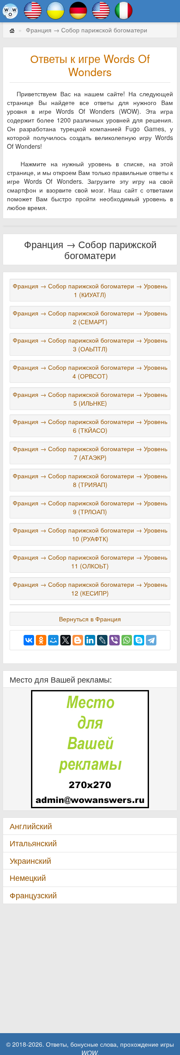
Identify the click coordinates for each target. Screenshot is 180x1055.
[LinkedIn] (90, 640)
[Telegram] (151, 640)
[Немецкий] (78, 9)
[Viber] (114, 640)
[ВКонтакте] (29, 640)
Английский (31, 825)
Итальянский (33, 843)
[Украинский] (55, 9)
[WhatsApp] (126, 640)
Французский (33, 895)
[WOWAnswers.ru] (10, 11)
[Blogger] (78, 640)
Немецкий (28, 877)
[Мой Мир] (53, 640)
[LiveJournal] (102, 640)
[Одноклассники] (41, 640)
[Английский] (32, 9)
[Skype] (139, 640)
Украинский (30, 860)
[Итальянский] (123, 9)
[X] (65, 640)
